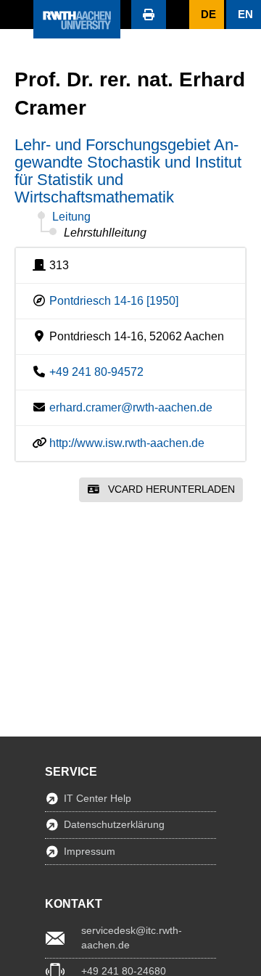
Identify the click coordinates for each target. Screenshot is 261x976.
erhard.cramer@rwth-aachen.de (130, 407)
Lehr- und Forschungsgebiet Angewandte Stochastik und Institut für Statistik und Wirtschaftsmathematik (127, 170)
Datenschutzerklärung (114, 824)
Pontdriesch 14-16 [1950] (113, 301)
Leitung (71, 216)
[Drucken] (148, 14)
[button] (16, 14)
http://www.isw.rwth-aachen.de (126, 443)
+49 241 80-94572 (96, 372)
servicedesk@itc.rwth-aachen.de (131, 937)
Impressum (89, 851)
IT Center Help (97, 798)
